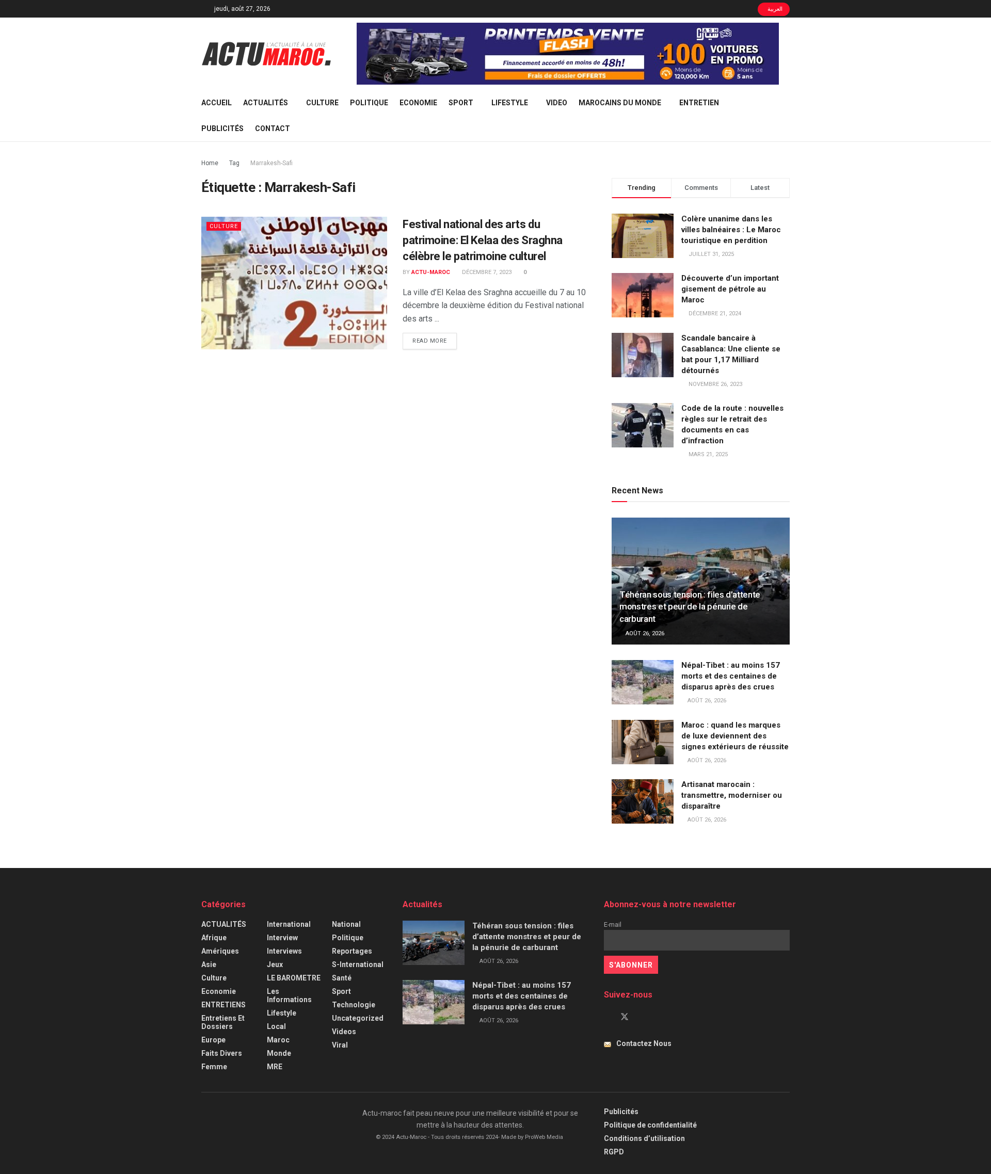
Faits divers (221, 1053)
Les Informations (289, 995)
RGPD (614, 1152)
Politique (369, 103)
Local (276, 1026)
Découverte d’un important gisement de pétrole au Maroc (730, 289)
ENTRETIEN (699, 103)
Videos (344, 1031)
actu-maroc (430, 272)
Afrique (214, 938)
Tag (234, 163)
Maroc (278, 1040)
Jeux (275, 964)
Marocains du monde (620, 103)
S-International (357, 964)
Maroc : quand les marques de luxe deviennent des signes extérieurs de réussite (735, 735)
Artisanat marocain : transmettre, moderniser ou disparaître (731, 795)
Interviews (284, 951)
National (346, 924)
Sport (461, 103)
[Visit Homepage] (266, 53)
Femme (214, 1067)
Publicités (222, 128)
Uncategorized (357, 1018)
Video (556, 103)
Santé (341, 978)
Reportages (352, 951)
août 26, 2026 (644, 633)
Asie (208, 964)
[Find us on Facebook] (607, 1017)
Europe (213, 1040)
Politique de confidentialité (650, 1125)
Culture (322, 103)
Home (209, 163)
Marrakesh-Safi (271, 163)
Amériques (220, 951)
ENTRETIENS (223, 1005)
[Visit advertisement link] (568, 54)
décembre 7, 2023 (486, 272)
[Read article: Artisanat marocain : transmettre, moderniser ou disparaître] (643, 801)
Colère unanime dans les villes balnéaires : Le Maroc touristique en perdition (731, 229)
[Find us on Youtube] (642, 1017)
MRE (274, 1067)
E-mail (612, 924)
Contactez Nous (644, 1043)
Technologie (353, 1005)
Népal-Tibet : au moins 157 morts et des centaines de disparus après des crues (730, 676)
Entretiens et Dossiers (223, 1022)
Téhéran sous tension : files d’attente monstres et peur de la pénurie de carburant (689, 606)
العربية (774, 9)
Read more (434, 340)
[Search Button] (786, 115)
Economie (418, 103)
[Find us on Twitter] (624, 1017)
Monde (279, 1053)
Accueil (216, 103)
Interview (282, 938)
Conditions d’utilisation (644, 1138)
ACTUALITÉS (265, 103)
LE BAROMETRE (294, 978)
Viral (340, 1045)
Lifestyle (509, 103)
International (289, 924)
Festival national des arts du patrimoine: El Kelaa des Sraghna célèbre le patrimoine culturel (483, 240)
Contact (272, 128)
